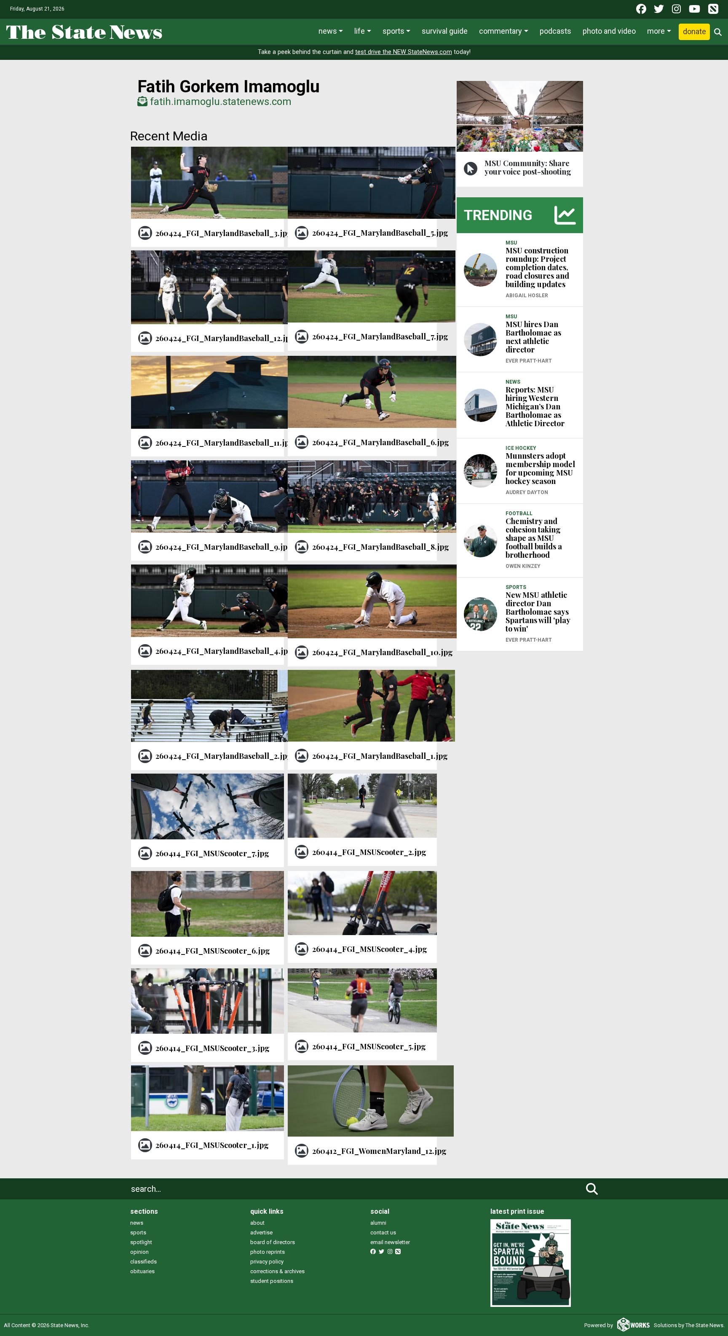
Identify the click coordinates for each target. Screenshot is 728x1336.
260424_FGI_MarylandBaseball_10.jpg (382, 652)
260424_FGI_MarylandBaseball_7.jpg (380, 336)
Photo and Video (609, 31)
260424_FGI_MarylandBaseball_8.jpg (380, 547)
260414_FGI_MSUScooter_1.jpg (212, 1145)
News (327, 31)
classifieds (143, 1261)
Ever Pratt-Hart (529, 361)
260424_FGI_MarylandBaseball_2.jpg (223, 756)
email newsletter (390, 1242)
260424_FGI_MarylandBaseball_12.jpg (225, 338)
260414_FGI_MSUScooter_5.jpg (369, 1046)
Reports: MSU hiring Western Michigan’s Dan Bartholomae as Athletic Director (535, 406)
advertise (261, 1232)
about (257, 1223)
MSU (511, 243)
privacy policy (267, 1261)
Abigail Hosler (527, 295)
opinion (139, 1252)
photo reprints (267, 1252)
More (656, 31)
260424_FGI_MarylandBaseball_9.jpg (223, 547)
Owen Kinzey (523, 566)
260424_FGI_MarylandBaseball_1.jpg (380, 756)
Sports (393, 31)
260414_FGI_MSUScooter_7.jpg (212, 853)
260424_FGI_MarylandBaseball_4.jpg (224, 651)
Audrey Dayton (527, 492)
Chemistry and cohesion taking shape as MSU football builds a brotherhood (534, 538)
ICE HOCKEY (521, 448)
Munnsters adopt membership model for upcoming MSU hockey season (540, 468)
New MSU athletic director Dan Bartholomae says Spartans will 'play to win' (538, 612)
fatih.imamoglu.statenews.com (219, 102)
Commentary (500, 31)
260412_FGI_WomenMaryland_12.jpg (379, 1151)
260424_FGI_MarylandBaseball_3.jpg (223, 233)
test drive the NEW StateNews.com (403, 52)
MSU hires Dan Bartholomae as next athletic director (533, 337)
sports (138, 1232)
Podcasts (555, 31)
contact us (383, 1232)
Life (359, 31)
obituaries (142, 1271)
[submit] (592, 1189)
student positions (271, 1281)
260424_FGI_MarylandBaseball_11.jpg (224, 443)
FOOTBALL (519, 513)
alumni (378, 1223)
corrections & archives (277, 1271)
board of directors (272, 1242)
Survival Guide (445, 31)
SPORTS (516, 587)
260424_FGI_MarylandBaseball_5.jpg (380, 233)
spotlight (141, 1242)
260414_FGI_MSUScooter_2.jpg (369, 852)
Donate (694, 31)
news (136, 1223)
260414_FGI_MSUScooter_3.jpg (212, 1048)
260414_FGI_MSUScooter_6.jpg (212, 951)
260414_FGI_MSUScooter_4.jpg (369, 949)
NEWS (513, 382)
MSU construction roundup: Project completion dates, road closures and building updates (537, 267)
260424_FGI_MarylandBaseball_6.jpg (380, 442)
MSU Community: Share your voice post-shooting (527, 167)
